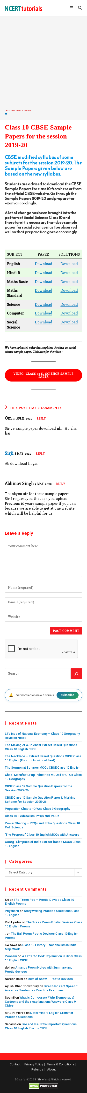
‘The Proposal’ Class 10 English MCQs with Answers (42, 834)
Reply (41, 418)
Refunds (37, 1069)
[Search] (76, 673)
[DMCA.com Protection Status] (43, 1086)
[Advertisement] (43, 63)
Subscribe (67, 695)
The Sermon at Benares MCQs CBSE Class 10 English (42, 767)
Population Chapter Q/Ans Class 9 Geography (37, 808)
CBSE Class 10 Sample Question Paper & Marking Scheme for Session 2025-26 (40, 799)
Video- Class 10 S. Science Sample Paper (43, 375)
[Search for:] (78, 8)
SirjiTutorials (42, 1079)
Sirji (9, 453)
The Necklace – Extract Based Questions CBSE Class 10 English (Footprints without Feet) (43, 758)
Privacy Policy (33, 1064)
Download (43, 263)
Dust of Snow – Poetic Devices (50, 979)
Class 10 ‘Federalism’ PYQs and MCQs (32, 816)
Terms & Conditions (60, 1064)
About (51, 1069)
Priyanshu (12, 911)
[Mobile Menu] (72, 8)
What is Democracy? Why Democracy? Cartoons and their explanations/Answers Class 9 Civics (40, 1002)
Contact (15, 1064)
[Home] (6, 114)
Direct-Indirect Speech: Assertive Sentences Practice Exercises (41, 988)
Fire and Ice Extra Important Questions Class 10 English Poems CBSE (41, 1026)
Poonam (11, 956)
